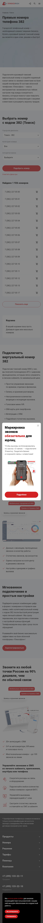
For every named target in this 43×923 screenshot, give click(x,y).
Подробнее (22, 495)
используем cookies (15, 898)
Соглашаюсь (11, 916)
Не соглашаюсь (12, 911)
